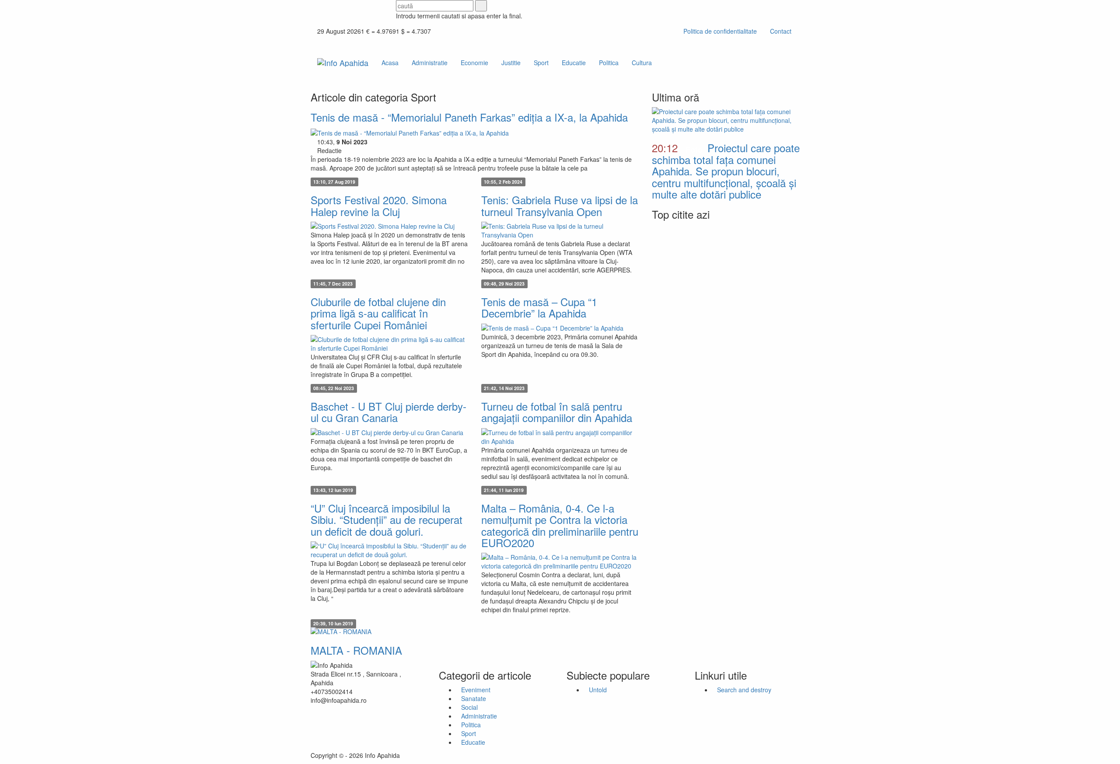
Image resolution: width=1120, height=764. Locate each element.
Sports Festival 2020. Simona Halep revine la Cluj (379, 205)
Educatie (574, 62)
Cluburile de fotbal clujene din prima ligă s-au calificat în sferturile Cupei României (378, 313)
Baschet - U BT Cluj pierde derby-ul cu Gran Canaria (388, 411)
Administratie (430, 62)
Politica (609, 62)
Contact (780, 31)
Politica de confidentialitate (720, 31)
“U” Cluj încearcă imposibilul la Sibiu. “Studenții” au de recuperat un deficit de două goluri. (386, 519)
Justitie (511, 62)
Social (469, 707)
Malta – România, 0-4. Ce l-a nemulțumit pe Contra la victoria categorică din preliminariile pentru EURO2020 (559, 525)
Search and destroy (744, 689)
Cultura (642, 62)
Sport (541, 62)
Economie (474, 62)
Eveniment (475, 689)
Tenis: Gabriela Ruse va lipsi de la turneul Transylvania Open (559, 205)
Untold (598, 689)
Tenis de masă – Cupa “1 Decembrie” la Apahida (539, 307)
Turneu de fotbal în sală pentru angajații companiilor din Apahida (556, 411)
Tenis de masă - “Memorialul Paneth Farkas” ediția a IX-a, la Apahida (469, 117)
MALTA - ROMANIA (356, 650)
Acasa (390, 62)
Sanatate (473, 698)
